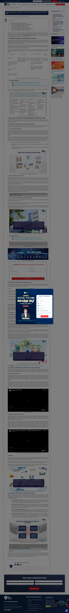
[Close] (52, 289)
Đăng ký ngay (44, 316)
